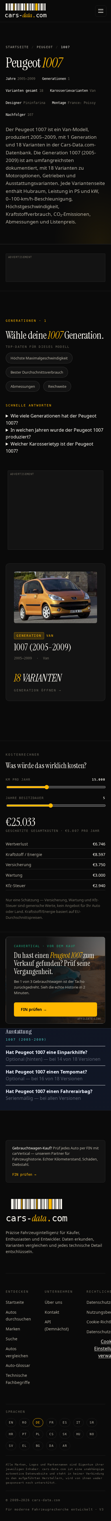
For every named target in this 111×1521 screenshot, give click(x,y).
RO (24, 1422)
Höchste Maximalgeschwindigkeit (39, 358)
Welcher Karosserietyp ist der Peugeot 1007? (49, 447)
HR (11, 1434)
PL (38, 1434)
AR (65, 1446)
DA (51, 1446)
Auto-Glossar (18, 1365)
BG (38, 1446)
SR (92, 1422)
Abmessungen (23, 386)
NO (92, 1434)
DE (38, 1422)
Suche (11, 1338)
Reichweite (57, 386)
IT (78, 1422)
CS (51, 1434)
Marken (13, 1329)
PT (24, 1434)
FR (51, 1422)
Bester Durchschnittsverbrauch (37, 372)
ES (65, 1422)
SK (65, 1434)
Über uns (53, 1302)
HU (78, 1434)
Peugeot (45, 47)
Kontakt (52, 1312)
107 (30, 115)
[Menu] (100, 11)
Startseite (17, 47)
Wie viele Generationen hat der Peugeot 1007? (51, 419)
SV (11, 1446)
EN (11, 1422)
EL (24, 1446)
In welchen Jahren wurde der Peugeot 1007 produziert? (54, 433)
